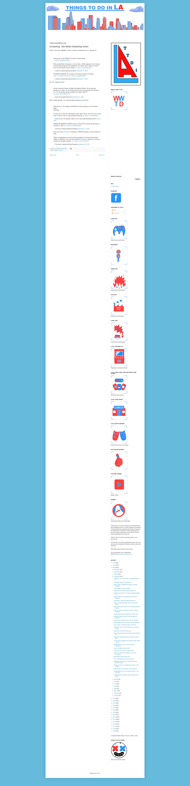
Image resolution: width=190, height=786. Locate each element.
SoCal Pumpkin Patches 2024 (122, 648)
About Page (115, 186)
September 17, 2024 (82, 71)
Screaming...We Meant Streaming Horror (125, 600)
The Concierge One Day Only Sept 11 (124, 659)
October (116, 574)
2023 (114, 698)
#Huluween (67, 132)
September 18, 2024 (84, 144)
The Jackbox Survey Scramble (122, 588)
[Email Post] (70, 148)
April (115, 688)
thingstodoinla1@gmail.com (124, 554)
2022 (114, 700)
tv (62, 150)
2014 (114, 719)
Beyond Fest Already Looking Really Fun (125, 590)
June (115, 684)
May (115, 686)
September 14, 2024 (84, 129)
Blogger (98, 773)
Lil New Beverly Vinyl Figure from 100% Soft (125, 614)
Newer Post (53, 155)
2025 (114, 565)
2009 (114, 731)
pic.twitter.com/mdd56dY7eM (61, 94)
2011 (114, 726)
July (115, 681)
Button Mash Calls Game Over (122, 656)
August (116, 679)
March (116, 691)
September (117, 576)
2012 (114, 724)
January (116, 695)
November (117, 572)
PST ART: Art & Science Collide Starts (124, 650)
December (117, 569)
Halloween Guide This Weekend (122, 582)
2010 (114, 728)
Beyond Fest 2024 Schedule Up (122, 631)
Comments (116, 213)
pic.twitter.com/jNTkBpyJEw (83, 67)
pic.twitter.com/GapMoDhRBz (77, 76)
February (116, 693)
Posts (114, 210)
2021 (114, 703)
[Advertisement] (85, 34)
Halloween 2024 (58, 150)
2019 (114, 707)
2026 (114, 563)
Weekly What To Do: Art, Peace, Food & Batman (126, 622)
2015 (114, 717)
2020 (114, 705)
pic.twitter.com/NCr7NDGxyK (80, 141)
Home (77, 155)
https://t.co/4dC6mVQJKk (62, 60)
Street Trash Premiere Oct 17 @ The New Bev (126, 620)
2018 (114, 710)
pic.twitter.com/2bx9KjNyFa (90, 115)
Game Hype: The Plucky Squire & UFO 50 (125, 625)
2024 (114, 567)
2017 (114, 712)
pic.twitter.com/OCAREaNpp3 (72, 125)
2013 (114, 721)
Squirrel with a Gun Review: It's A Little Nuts (125, 668)
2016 (114, 714)
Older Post (101, 155)
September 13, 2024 (78, 97)
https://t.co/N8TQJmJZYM (61, 76)
